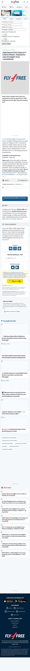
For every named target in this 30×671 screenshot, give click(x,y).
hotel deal (4, 446)
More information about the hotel (14, 198)
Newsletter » (15, 627)
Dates (3, 27)
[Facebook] (10, 248)
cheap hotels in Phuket (7, 443)
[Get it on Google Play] (17, 267)
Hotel (16, 180)
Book (4, 18)
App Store (14, 172)
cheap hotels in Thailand (21, 443)
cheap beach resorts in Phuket (9, 437)
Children (4, 36)
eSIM (5, 205)
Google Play (5, 172)
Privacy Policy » (15, 623)
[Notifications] (24, 1)
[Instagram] (15, 248)
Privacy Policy (22, 651)
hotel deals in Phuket (14, 446)
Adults (3, 32)
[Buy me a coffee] (27, 1)
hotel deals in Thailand (7, 449)
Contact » (15, 625)
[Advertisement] (15, 119)
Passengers (5, 29)
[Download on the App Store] (13, 267)
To (2, 24)
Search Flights (6, 43)
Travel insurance (10, 224)
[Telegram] (19, 248)
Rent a (25, 18)
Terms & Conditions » (15, 621)
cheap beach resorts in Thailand (9, 440)
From (3, 22)
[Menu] (2, 1)
